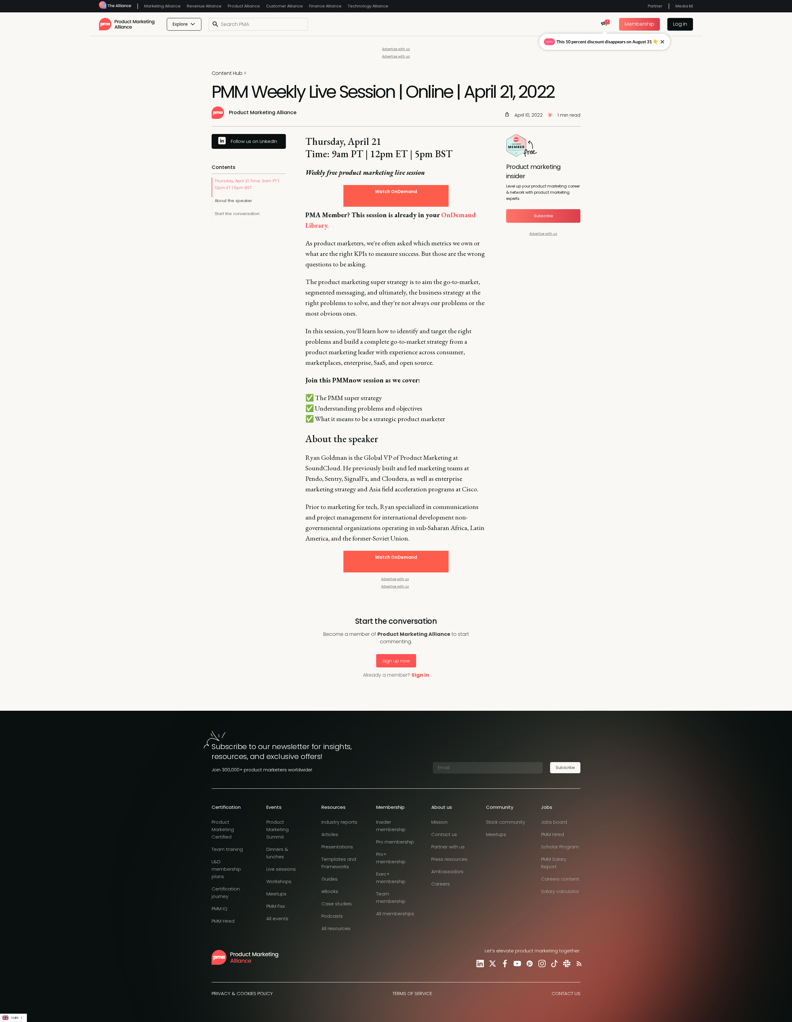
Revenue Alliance (204, 6)
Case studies (336, 903)
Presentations (337, 846)
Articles (329, 834)
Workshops (278, 881)
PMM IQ (219, 908)
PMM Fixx (275, 906)
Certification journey (226, 892)
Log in (680, 24)
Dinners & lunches (277, 853)
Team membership (391, 897)
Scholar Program (560, 846)
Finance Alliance (325, 6)
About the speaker (233, 201)
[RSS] (577, 963)
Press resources (449, 859)
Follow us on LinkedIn (254, 141)
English (15, 1018)
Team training (227, 849)
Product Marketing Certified (223, 829)
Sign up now (396, 661)
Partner (655, 6)
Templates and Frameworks (338, 863)
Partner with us (448, 846)
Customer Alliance (284, 6)
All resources (336, 928)
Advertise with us (396, 49)
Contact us (444, 834)
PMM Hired (223, 921)
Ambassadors (447, 871)
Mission (439, 822)
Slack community (505, 822)
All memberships (395, 913)
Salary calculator (560, 891)
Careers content (560, 879)
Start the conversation (237, 214)
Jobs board (554, 822)
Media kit (684, 6)
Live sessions (281, 869)
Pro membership (395, 842)
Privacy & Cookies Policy (242, 993)
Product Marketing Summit (277, 829)
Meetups (276, 893)
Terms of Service (412, 993)
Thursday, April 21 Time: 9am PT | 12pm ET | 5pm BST (247, 184)
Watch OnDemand (396, 191)
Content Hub (227, 73)
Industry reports (339, 822)
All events (277, 918)
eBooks (329, 891)
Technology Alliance (368, 6)
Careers (440, 884)
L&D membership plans (226, 869)
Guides (329, 879)
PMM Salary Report (553, 863)
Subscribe (543, 215)
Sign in (420, 675)
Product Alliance (244, 6)
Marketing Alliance (162, 6)
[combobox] (13, 1018)
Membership (639, 24)
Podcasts (332, 916)
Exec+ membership (391, 878)
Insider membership (391, 826)
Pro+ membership (391, 858)
